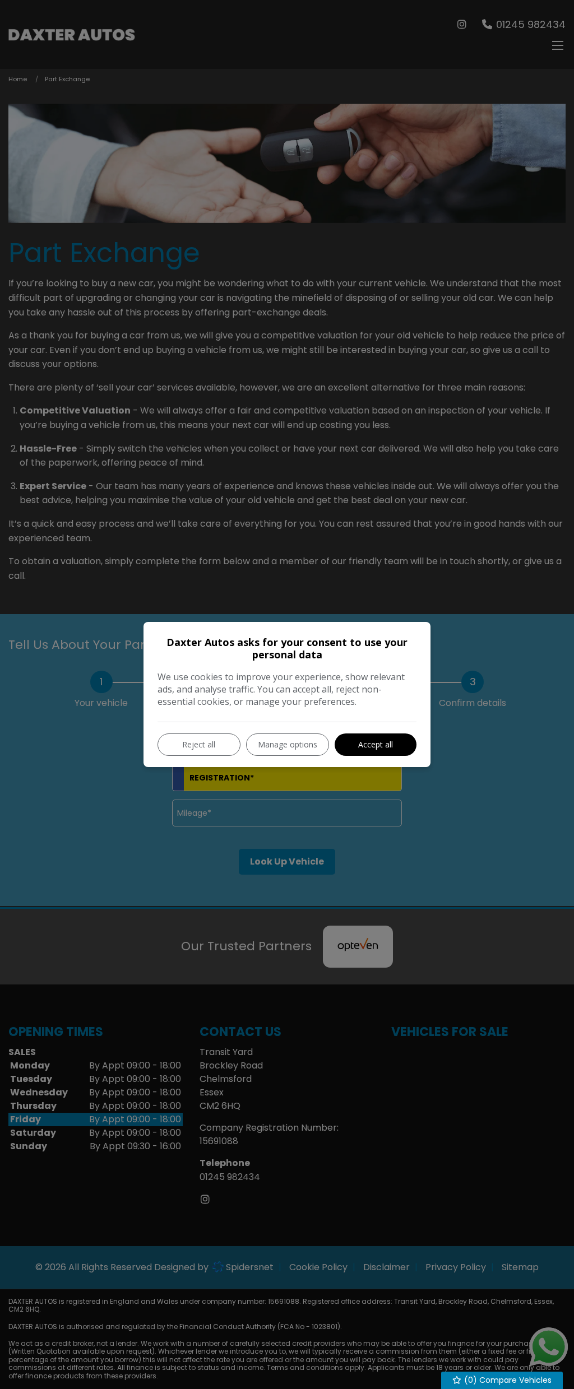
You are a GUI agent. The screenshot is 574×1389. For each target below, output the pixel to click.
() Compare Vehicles (507, 1380)
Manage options (287, 744)
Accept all (375, 744)
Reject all (198, 744)
